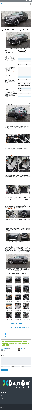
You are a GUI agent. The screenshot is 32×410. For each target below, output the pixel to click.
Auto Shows (2, 399)
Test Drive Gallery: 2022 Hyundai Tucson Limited (11, 155)
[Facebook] (18, 332)
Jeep (13, 343)
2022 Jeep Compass (7, 341)
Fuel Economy (25, 341)
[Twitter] (18, 334)
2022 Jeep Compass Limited (15, 341)
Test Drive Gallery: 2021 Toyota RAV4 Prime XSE (11, 252)
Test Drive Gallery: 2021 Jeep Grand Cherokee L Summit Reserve (13, 133)
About (1, 406)
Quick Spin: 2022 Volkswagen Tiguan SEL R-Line (11, 231)
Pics (21, 343)
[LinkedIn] (18, 336)
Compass (21, 341)
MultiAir (16, 343)
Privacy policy (2, 407)
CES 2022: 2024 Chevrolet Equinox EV (10, 208)
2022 (3, 341)
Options (19, 343)
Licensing (1, 408)
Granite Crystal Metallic (8, 343)
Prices (24, 343)
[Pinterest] (18, 335)
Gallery (3, 343)
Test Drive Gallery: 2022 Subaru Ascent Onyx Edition (11, 184)
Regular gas (10, 61)
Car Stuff (2, 398)
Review (27, 343)
